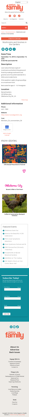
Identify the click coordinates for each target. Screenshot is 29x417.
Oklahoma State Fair (11, 230)
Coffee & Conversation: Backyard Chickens (14, 214)
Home (2, 32)
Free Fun (14, 402)
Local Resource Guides (14, 389)
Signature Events (15, 363)
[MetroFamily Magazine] (14, 7)
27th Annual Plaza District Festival (14, 164)
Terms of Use (13, 414)
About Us (5, 19)
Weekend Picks (14, 380)
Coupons (14, 404)
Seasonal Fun (15, 378)
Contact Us (15, 367)
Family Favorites (14, 391)
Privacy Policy (21, 414)
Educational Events (10, 32)
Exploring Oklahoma (15, 382)
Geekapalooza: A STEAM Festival (14, 376)
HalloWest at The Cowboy (13, 258)
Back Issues (14, 352)
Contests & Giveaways (14, 361)
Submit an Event (14, 365)
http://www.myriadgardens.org (11, 115)
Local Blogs (14, 393)
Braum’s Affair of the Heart (14, 189)
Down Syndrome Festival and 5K (15, 244)
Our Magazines (13, 19)
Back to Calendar (15, 39)
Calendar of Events (14, 374)
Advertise (21, 19)
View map (24, 100)
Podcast (14, 395)
